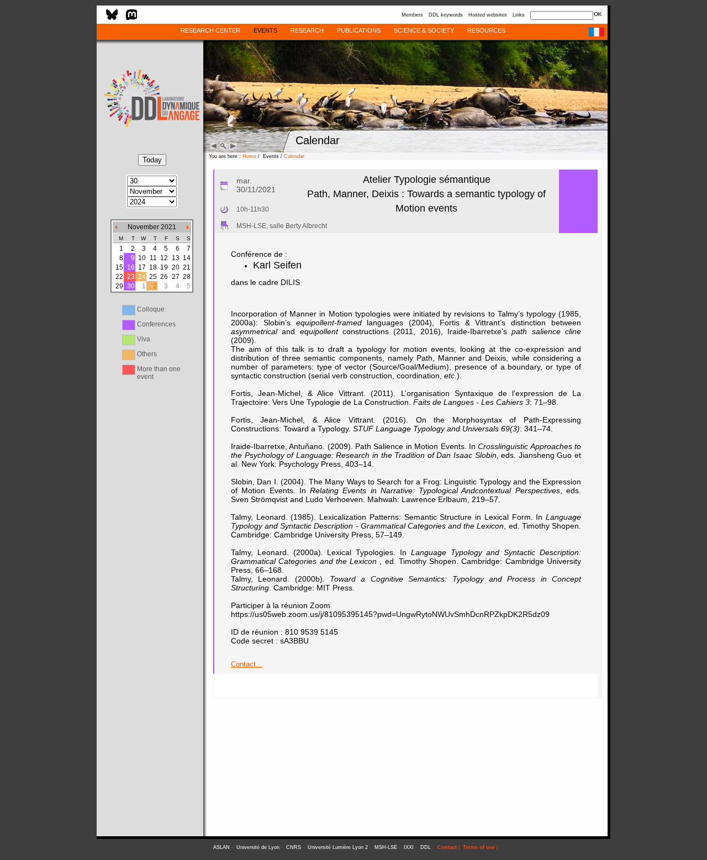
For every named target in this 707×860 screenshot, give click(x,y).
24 (142, 277)
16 (131, 267)
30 (131, 286)
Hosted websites (487, 15)
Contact (447, 847)
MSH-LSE (385, 847)
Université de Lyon (257, 847)
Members (412, 15)
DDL (425, 847)
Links (519, 15)
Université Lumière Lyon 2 (338, 847)
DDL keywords (446, 15)
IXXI (409, 847)
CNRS (293, 847)
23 (131, 277)
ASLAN (221, 847)
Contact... (246, 664)
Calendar (294, 156)
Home (249, 156)
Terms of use (479, 847)
